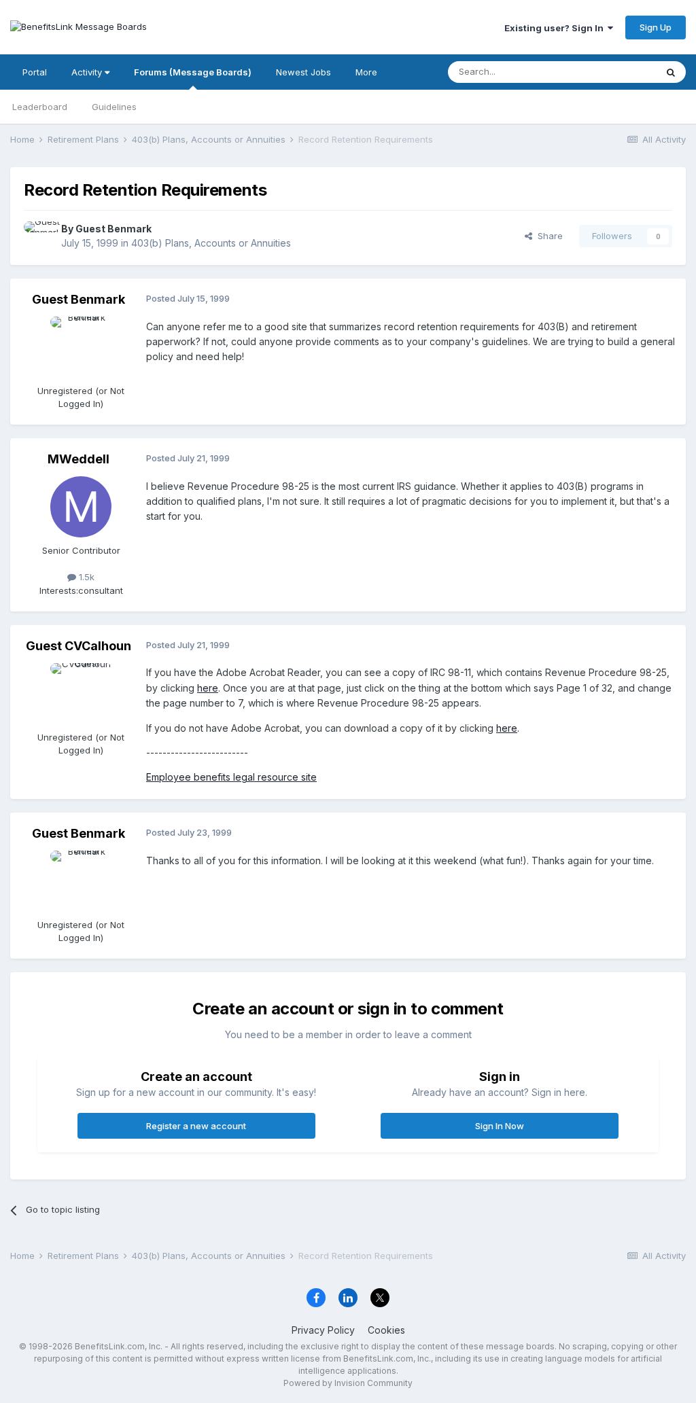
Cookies (386, 1330)
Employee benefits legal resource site (231, 777)
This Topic (616, 72)
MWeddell (78, 459)
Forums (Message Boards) (192, 72)
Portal (34, 72)
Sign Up (656, 27)
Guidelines (114, 106)
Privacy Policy (323, 1330)
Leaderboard (39, 106)
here (207, 688)
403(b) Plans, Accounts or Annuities (211, 243)
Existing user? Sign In (556, 27)
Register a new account (196, 1125)
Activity (88, 72)
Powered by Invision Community (348, 1383)
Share (547, 235)
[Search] (671, 72)
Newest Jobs (303, 72)
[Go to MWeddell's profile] (80, 506)
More (366, 72)
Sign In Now (499, 1125)
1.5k (85, 576)
